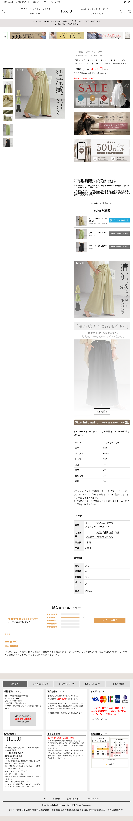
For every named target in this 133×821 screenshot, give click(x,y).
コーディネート (106, 9)
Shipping (84, 73)
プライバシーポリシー (53, 2)
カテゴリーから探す (41, 9)
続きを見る (102, 411)
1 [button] (61, 41)
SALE (84, 9)
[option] (66, 23)
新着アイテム (36, 14)
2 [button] (63, 41)
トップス (87, 52)
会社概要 (56, 799)
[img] (11, 642)
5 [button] (69, 41)
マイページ (26, 9)
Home (76, 52)
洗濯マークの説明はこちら (100, 537)
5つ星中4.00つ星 (30, 619)
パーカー (94, 52)
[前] (6, 35)
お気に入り (36, 2)
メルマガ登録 (92, 799)
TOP (43, 799)
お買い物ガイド (22, 2)
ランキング (93, 9)
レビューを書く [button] (109, 620)
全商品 (81, 52)
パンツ (86, 55)
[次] (126, 35)
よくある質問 (97, 14)
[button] (52, 617)
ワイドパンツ (94, 55)
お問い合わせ (8, 2)
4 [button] (67, 41)
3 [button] (65, 41)
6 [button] (72, 41)
